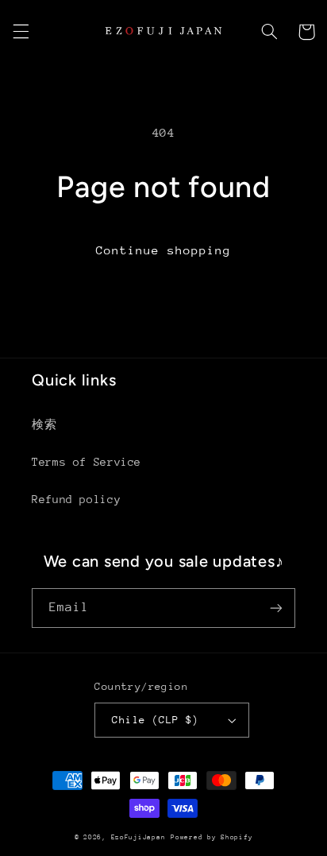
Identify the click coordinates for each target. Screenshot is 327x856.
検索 (44, 424)
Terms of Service (86, 461)
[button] (20, 32)
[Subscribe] (276, 607)
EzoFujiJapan (138, 837)
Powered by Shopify (211, 837)
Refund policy (76, 499)
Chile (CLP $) (155, 720)
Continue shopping (164, 250)
